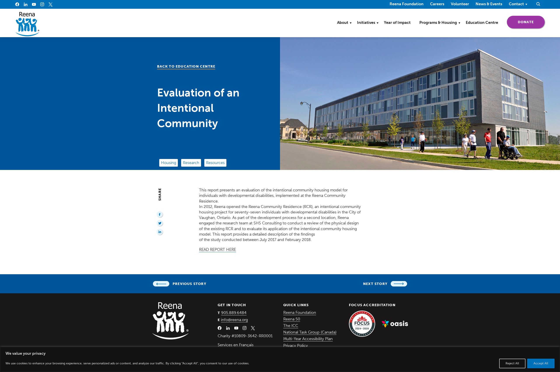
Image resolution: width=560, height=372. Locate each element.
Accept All (541, 363)
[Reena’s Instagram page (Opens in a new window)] (42, 4)
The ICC (290, 325)
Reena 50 (291, 319)
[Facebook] (160, 214)
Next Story (375, 284)
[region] (280, 359)
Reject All (512, 363)
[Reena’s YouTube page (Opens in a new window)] (34, 4)
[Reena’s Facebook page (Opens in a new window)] (17, 4)
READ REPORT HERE (217, 249)
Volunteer (460, 4)
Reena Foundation (407, 3)
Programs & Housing (438, 22)
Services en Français (236, 344)
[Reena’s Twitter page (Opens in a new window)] (50, 4)
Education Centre (482, 22)
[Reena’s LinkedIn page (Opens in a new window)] (25, 4)
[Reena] (170, 320)
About (342, 22)
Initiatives (366, 22)
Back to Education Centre (186, 66)
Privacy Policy (295, 345)
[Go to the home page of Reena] (27, 24)
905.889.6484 (234, 312)
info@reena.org (234, 319)
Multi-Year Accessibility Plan (308, 338)
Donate (531, 22)
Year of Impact (397, 22)
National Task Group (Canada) (309, 332)
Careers (437, 4)
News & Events (489, 4)
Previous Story (189, 284)
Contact (516, 4)
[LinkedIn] (160, 232)
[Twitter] (160, 223)
